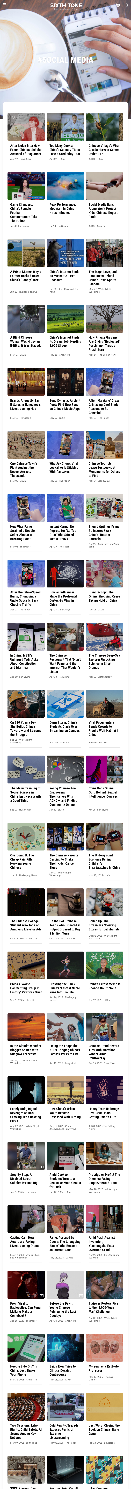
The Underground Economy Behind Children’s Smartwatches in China (104, 861)
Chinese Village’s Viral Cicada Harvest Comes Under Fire (104, 150)
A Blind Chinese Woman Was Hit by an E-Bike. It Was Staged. (25, 341)
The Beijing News (28, 291)
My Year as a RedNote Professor (104, 1368)
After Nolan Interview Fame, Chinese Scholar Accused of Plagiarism (26, 150)
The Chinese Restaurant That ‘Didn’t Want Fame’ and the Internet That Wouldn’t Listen (65, 663)
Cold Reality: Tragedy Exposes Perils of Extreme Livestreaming (63, 1431)
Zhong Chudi (33, 1255)
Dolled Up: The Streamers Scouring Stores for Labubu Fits (104, 925)
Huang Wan (25, 809)
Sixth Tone (31, 1442)
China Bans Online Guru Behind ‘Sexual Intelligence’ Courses (103, 792)
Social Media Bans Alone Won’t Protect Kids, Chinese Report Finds (103, 210)
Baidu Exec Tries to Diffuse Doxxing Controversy (62, 1370)
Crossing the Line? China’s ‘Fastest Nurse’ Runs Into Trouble (65, 988)
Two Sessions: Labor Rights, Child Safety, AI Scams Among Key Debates (26, 1431)
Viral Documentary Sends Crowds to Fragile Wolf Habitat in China (104, 728)
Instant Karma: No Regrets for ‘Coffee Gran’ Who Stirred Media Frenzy (62, 533)
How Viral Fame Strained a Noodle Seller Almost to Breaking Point (22, 533)
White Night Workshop (21, 741)
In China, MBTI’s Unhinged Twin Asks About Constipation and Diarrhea (24, 661)
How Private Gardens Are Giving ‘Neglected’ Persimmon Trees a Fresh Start (104, 343)
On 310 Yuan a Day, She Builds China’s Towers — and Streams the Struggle (25, 728)
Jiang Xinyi (25, 159)
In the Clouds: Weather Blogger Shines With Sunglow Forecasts (25, 1050)
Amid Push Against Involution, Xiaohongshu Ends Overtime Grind (102, 1244)
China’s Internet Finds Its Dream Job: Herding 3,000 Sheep (65, 341)
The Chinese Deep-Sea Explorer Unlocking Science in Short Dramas (104, 661)
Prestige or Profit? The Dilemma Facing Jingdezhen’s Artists (104, 1179)
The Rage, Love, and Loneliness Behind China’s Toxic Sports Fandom (103, 278)
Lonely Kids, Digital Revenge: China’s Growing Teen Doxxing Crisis (25, 1115)
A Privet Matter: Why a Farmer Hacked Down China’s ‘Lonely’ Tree (25, 276)
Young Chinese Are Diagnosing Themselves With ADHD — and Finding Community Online (63, 796)
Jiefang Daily (105, 676)
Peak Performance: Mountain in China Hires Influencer (62, 208)
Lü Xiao (69, 1257)
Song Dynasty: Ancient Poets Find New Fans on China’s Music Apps (64, 404)
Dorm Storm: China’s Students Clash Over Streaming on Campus (64, 726)
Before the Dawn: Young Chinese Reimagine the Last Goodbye (62, 1309)
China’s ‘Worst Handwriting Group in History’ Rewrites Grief (26, 988)
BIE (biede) (109, 1442)
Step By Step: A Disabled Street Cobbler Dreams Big (24, 1179)
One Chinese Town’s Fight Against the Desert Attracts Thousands (23, 469)
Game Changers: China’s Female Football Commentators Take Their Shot (24, 212)
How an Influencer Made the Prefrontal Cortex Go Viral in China (63, 598)
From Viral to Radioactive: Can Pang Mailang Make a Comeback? (25, 1309)
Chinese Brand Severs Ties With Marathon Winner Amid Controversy (104, 1052)
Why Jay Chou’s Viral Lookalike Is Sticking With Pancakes (63, 467)
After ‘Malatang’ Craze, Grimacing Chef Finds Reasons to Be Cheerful (104, 406)
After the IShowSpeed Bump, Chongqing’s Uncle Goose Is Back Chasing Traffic (25, 598)
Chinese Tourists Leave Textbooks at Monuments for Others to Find (104, 469)
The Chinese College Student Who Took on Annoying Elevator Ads (25, 925)
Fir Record (24, 226)
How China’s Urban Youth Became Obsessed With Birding (65, 1113)
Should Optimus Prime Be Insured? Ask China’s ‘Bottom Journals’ (104, 533)
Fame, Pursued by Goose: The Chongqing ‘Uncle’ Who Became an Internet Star (65, 1244)
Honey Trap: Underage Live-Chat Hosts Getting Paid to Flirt (104, 1113)
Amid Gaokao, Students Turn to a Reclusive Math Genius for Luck (65, 1181)
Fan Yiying (24, 676)
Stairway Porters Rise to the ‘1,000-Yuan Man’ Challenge (103, 1307)
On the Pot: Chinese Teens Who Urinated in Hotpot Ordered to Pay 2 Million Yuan (65, 927)
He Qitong (62, 226)
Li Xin (62, 159)
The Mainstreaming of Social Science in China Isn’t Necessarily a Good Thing (25, 794)
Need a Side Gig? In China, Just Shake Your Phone (23, 1370)
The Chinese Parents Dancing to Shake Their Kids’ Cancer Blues (63, 861)
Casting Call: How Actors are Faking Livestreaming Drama (24, 1242)
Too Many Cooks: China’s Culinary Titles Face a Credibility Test (64, 150)
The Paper (103, 417)
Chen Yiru (64, 354)
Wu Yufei (93, 1257)
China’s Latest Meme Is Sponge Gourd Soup (104, 986)
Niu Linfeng (21, 1257)
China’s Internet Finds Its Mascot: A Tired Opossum (64, 276)
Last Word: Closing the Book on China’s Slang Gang (104, 1429)
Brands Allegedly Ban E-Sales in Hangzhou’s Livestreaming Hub (25, 404)
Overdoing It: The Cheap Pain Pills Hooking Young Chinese (22, 861)
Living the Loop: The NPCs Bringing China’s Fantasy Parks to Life (64, 1050)
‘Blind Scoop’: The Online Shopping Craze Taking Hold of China (104, 596)
